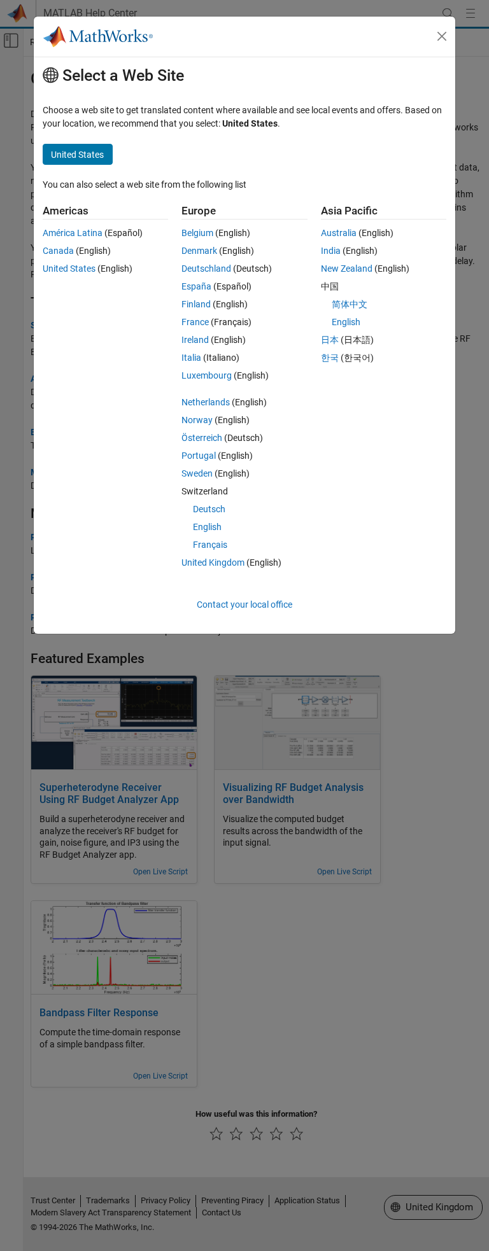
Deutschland (206, 268)
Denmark (199, 251)
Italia (191, 358)
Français (210, 545)
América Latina (73, 233)
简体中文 (349, 304)
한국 (330, 358)
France (195, 322)
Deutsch (209, 509)
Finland (196, 304)
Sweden (197, 473)
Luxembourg (206, 375)
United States (69, 268)
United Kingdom (212, 562)
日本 (330, 340)
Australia (339, 233)
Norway (197, 420)
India (331, 251)
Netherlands (205, 402)
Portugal (198, 456)
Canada (58, 251)
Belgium (197, 233)
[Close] (442, 36)
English (207, 527)
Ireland (195, 340)
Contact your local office (244, 604)
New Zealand (346, 268)
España (196, 286)
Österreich (201, 438)
